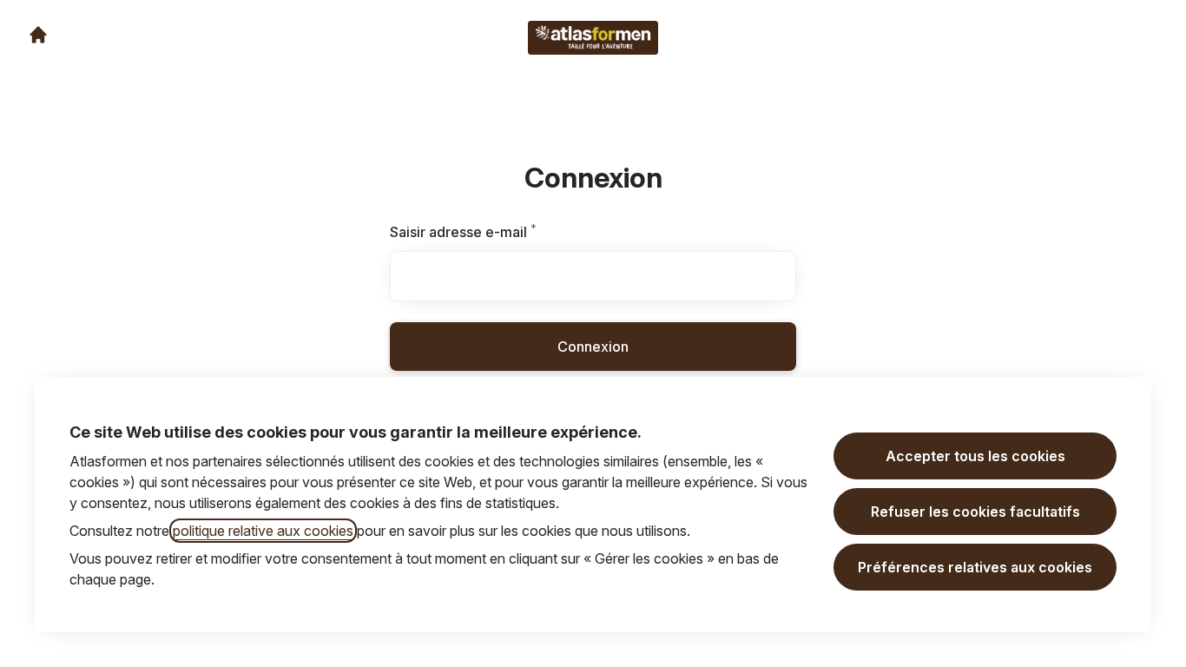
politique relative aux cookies (263, 530)
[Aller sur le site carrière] (38, 34)
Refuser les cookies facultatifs (975, 511)
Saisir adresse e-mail (485, 232)
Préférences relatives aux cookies (975, 567)
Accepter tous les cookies (975, 456)
